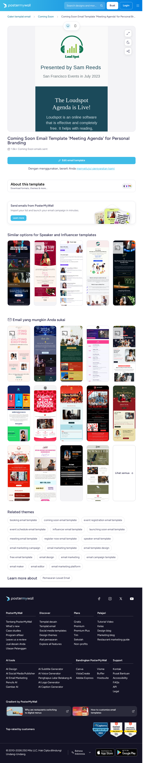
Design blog (104, 630)
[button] (128, 33)
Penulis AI (11, 682)
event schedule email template (28, 529)
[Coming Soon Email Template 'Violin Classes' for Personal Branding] (98, 354)
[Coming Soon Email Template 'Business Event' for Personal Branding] (18, 413)
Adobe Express (84, 678)
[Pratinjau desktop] (68, 26)
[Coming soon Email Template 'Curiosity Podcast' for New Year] (124, 273)
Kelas (100, 626)
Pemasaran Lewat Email (56, 578)
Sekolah (78, 639)
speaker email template (97, 538)
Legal (116, 691)
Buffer (100, 673)
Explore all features (50, 644)
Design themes (48, 635)
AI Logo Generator (49, 682)
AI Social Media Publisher (20, 673)
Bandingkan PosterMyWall (91, 660)
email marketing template (62, 548)
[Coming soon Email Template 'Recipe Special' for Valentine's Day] (45, 273)
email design (46, 557)
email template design (96, 548)
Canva (79, 669)
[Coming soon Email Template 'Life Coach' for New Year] (45, 354)
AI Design (11, 669)
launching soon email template (107, 529)
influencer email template (67, 529)
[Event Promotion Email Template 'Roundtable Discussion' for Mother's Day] (45, 473)
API (115, 686)
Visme (100, 669)
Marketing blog (106, 635)
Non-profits (81, 644)
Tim (76, 635)
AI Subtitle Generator (50, 669)
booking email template (23, 520)
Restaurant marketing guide (113, 639)
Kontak (117, 669)
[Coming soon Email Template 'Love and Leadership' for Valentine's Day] (98, 413)
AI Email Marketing (16, 678)
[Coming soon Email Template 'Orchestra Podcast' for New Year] (18, 273)
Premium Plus (82, 630)
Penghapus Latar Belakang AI (55, 678)
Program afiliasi (14, 635)
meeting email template (23, 538)
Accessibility (120, 678)
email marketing (70, 557)
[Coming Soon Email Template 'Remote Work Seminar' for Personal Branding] (98, 273)
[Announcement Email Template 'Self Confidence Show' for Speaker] (71, 473)
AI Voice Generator (49, 673)
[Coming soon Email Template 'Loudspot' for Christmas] (18, 473)
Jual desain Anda (15, 644)
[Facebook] (99, 598)
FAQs (116, 682)
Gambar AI (12, 686)
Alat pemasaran (48, 639)
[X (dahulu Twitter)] (121, 598)
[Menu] (138, 5)
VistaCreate (83, 673)
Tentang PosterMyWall (19, 621)
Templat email (47, 626)
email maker (17, 566)
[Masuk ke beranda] (15, 5)
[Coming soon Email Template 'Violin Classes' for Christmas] (71, 413)
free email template (21, 557)
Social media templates (52, 630)
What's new (13, 626)
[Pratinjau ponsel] (75, 26)
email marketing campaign (25, 548)
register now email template (60, 538)
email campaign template (101, 557)
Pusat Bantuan (121, 673)
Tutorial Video (105, 621)
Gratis (77, 621)
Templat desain (48, 621)
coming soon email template (60, 520)
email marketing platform (66, 566)
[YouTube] (132, 598)
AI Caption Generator (50, 686)
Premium (79, 626)
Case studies (13, 630)
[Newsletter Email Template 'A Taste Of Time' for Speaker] (98, 473)
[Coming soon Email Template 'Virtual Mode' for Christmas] (124, 354)
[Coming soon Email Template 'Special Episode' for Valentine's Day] (45, 413)
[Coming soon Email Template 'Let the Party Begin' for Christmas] (124, 413)
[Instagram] (110, 598)
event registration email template (103, 520)
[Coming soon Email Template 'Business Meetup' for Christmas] (71, 354)
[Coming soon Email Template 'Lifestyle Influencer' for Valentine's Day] (18, 354)
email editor (38, 566)
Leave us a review (16, 639)
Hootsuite (103, 678)
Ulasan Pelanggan (16, 648)
